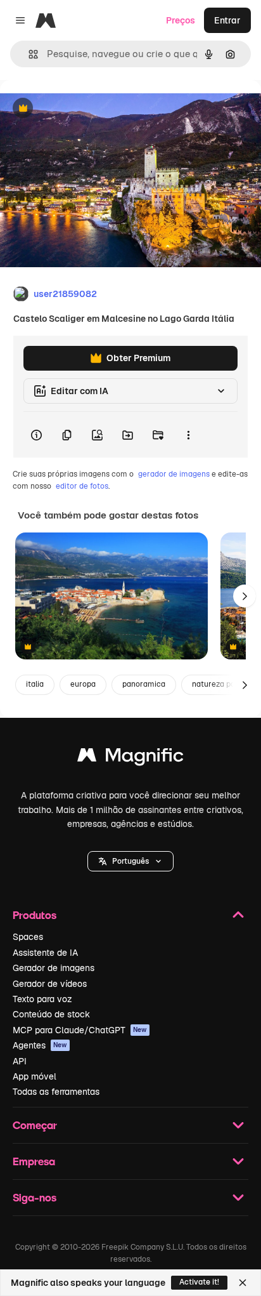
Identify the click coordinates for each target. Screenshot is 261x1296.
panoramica (143, 684)
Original (81, 109)
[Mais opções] (188, 434)
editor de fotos (82, 486)
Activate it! (199, 1282)
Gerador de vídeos (50, 983)
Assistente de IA (45, 952)
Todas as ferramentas (56, 1091)
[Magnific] (130, 758)
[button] (130, 861)
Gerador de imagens (53, 968)
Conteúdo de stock (51, 1014)
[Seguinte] (244, 595)
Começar (35, 1125)
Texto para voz (42, 999)
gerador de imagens (174, 474)
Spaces (28, 936)
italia (35, 684)
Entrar (227, 20)
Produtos (34, 915)
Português (130, 861)
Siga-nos (34, 1197)
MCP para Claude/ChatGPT (80, 1030)
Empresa (34, 1161)
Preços (180, 20)
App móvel (34, 1076)
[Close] (242, 1282)
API (20, 1061)
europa (83, 684)
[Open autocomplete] (28, 54)
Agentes (40, 1045)
